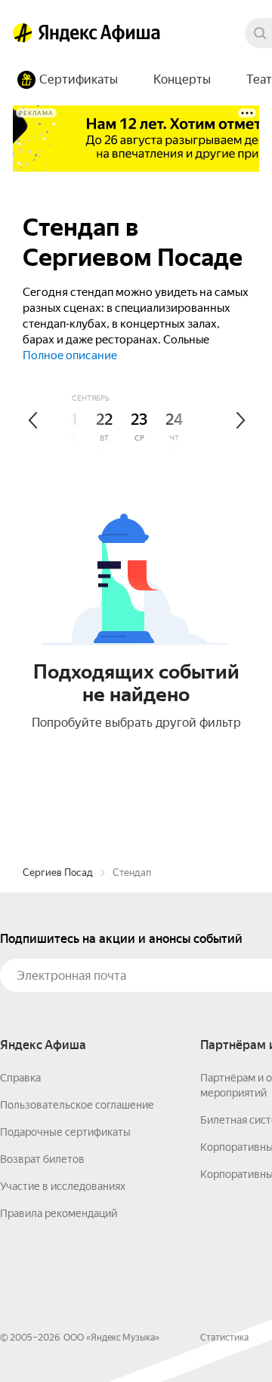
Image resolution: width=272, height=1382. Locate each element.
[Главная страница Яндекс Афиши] (22, 33)
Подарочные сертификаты (65, 1132)
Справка (20, 1078)
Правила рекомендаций (58, 1213)
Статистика (224, 1337)
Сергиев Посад (58, 872)
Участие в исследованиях (62, 1186)
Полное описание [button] (70, 355)
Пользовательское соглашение (77, 1105)
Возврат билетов (42, 1159)
